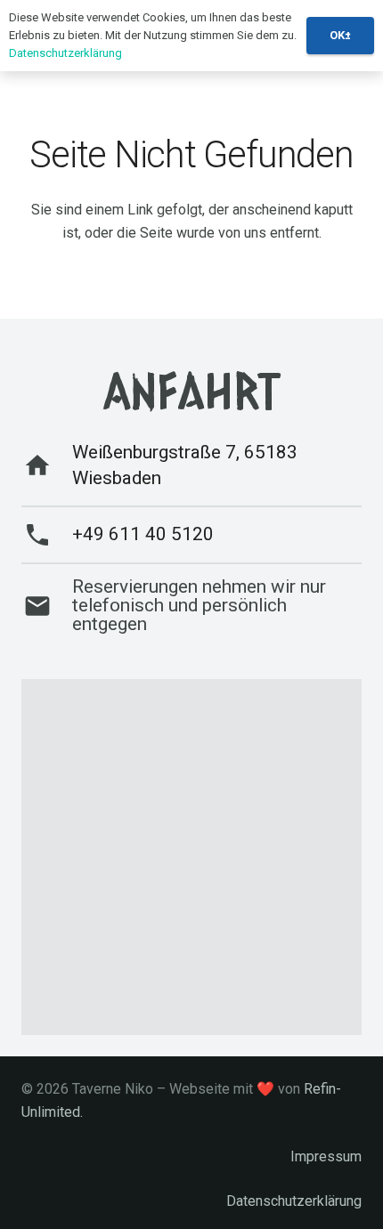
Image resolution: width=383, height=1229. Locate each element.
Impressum (326, 1156)
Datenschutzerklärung (294, 1201)
